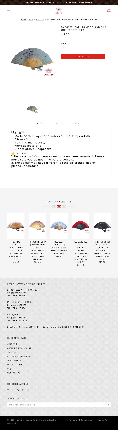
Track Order (14, 360)
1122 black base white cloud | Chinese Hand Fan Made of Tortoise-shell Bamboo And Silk (102, 250)
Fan (31, 19)
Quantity (66, 43)
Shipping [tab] (58, 123)
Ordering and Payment (19, 348)
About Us (12, 344)
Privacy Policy (104, 420)
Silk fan (40, 19)
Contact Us (13, 373)
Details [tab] (40, 123)
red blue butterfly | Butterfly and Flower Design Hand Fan (59, 248)
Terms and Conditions (80, 420)
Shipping (11, 352)
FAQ (9, 369)
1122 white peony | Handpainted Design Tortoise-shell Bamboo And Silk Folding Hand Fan (37, 250)
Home (23, 19)
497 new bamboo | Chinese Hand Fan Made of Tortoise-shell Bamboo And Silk (16, 250)
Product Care (14, 364)
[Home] (59, 10)
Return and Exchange (18, 356)
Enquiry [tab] (78, 123)
